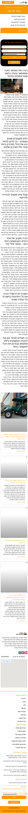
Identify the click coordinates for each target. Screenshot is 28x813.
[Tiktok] (19, 652)
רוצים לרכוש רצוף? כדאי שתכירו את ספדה (16, 766)
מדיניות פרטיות (13, 54)
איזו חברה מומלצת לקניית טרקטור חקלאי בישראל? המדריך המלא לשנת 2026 (14, 437)
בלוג (16, 7)
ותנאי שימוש (6, 54)
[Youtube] (23, 652)
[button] (17, 2)
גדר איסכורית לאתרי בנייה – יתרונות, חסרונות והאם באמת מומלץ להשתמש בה (15, 597)
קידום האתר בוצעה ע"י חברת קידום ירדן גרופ (14, 811)
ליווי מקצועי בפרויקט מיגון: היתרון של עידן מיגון (15, 775)
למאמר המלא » (21, 451)
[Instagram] (26, 652)
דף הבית (20, 7)
